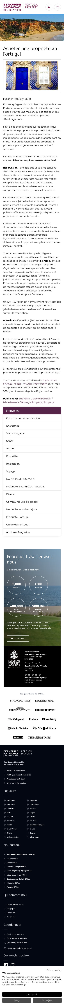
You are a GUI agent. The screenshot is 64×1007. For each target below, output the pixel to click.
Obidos (33, 821)
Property (49, 402)
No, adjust (47, 1000)
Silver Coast (12, 829)
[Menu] (57, 7)
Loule (32, 817)
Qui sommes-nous (15, 904)
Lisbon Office (12, 859)
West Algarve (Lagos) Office (19, 871)
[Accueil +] (21, 7)
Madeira (10, 821)
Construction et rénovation (23, 418)
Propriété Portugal (17, 517)
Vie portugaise (15, 433)
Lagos (32, 812)
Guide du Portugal (17, 524)
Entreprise (12, 425)
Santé (10, 440)
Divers (10, 494)
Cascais (10, 808)
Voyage (10, 471)
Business (23, 398)
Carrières (11, 913)
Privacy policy (54, 970)
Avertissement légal (16, 779)
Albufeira (11, 800)
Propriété (12, 456)
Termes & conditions (16, 771)
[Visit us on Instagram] (13, 965)
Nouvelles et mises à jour (21, 509)
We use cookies (11, 973)
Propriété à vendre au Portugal (25, 486)
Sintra (9, 833)
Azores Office (13, 887)
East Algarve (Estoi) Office (18, 879)
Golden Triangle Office (16, 867)
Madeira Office (13, 883)
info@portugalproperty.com (19, 948)
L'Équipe (11, 909)
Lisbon (10, 817)
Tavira (32, 833)
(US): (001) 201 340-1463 (17, 938)
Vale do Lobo (12, 837)
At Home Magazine (18, 532)
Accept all (32, 994)
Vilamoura (34, 837)
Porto (9, 825)
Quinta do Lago (37, 825)
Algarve (33, 800)
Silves (32, 829)
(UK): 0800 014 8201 (15, 934)
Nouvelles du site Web (20, 479)
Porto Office (12, 863)
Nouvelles (12, 410)
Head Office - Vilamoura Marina (21, 854)
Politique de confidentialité (19, 775)
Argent (10, 448)
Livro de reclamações (16, 783)
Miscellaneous (11, 402)
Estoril (33, 808)
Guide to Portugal (41, 398)
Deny (17, 1000)
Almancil (11, 804)
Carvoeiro (34, 804)
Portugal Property (31, 402)
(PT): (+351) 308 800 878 (17, 942)
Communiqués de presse (22, 501)
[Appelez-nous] (48, 7)
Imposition (13, 463)
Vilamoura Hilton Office (17, 875)
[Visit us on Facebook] (6, 965)
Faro (9, 812)
